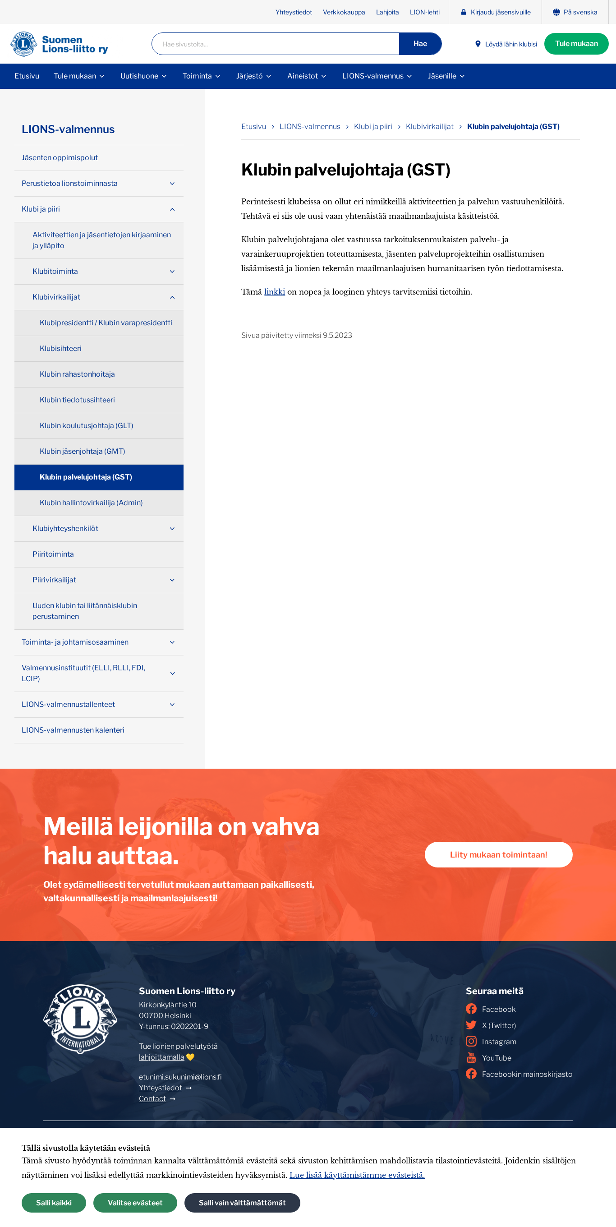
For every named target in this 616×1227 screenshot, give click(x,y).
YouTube (496, 1058)
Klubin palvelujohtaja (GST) (513, 126)
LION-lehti (425, 12)
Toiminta (197, 76)
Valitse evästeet (135, 1203)
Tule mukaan (576, 43)
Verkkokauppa (344, 12)
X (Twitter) (499, 1025)
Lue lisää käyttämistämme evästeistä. (357, 1175)
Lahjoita (387, 12)
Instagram (499, 1042)
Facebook (499, 1009)
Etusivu (26, 76)
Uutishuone (139, 76)
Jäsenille (442, 76)
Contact (152, 1098)
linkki (274, 291)
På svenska (581, 12)
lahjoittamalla (161, 1057)
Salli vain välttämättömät (242, 1203)
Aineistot (302, 76)
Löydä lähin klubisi (511, 44)
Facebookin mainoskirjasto (527, 1074)
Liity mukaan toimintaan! (498, 854)
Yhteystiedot (294, 12)
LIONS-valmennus (373, 76)
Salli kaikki (54, 1203)
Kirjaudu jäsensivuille (501, 12)
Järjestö (249, 76)
